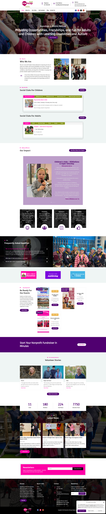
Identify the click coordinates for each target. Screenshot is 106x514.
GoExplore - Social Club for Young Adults (43, 126)
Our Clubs (34, 10)
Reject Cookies (91, 510)
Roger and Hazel (47, 380)
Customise (100, 510)
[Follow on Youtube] (83, 10)
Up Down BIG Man (80, 294)
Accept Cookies (82, 510)
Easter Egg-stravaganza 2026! (73, 437)
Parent (22, 380)
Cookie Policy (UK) (40, 496)
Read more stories (53, 394)
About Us (27, 10)
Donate (23, 500)
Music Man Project (41, 123)
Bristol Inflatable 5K (55, 319)
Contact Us (52, 10)
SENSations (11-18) (50, 96)
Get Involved (41, 10)
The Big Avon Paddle (55, 295)
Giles (67, 380)
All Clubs (82, 90)
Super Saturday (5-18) (61, 96)
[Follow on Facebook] (76, 10)
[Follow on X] (81, 10)
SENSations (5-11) (39, 96)
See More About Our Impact (77, 150)
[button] (103, 502)
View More (23, 388)
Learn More (24, 310)
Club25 (33, 123)
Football (55, 123)
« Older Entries (25, 451)
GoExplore (27, 123)
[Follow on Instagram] (78, 10)
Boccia (62, 123)
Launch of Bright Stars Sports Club (52, 437)
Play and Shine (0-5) (29, 96)
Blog (48, 10)
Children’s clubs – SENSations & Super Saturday (67, 163)
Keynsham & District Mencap (53, 26)
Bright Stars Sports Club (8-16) (74, 96)
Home (23, 10)
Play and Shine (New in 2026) (40, 99)
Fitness (49, 123)
